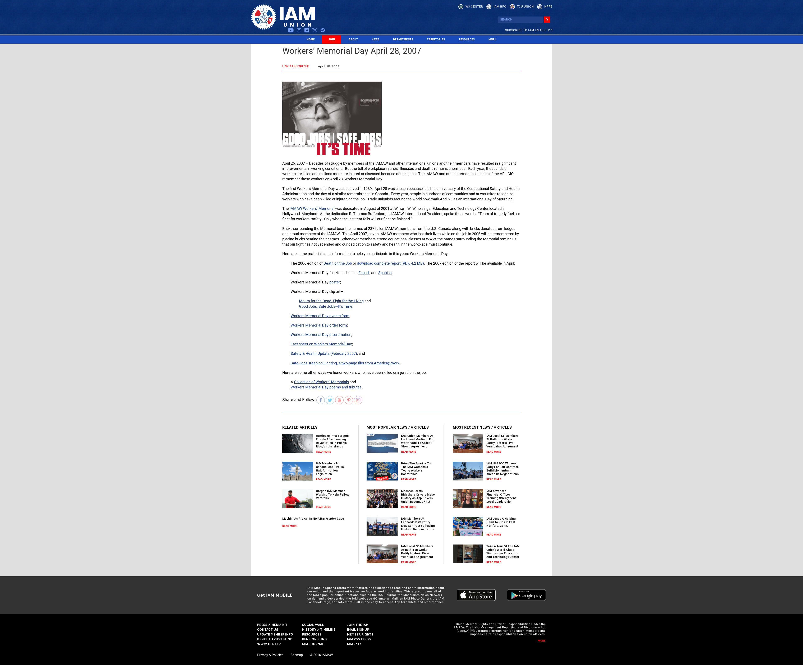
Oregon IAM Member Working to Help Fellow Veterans (332, 494)
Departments (403, 39)
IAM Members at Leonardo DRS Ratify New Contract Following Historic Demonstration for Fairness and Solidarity (418, 527)
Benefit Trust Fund (275, 639)
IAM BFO (500, 6)
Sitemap (296, 655)
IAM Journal (313, 644)
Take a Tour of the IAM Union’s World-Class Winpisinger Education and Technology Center (503, 552)
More (542, 640)
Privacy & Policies (270, 655)
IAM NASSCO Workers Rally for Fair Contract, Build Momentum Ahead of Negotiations (502, 469)
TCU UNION (525, 6)
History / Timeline (318, 629)
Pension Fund (314, 639)
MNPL (492, 39)
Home (311, 39)
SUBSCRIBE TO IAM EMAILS (525, 30)
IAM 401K (354, 644)
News (376, 39)
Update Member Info (275, 634)
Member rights (360, 634)
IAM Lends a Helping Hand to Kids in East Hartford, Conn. (501, 522)
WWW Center (269, 644)
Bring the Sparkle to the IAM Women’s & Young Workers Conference (416, 469)
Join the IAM (358, 625)
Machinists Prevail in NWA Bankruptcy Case (313, 518)
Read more (323, 451)
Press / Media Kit (272, 625)
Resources (467, 39)
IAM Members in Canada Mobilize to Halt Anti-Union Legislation (330, 469)
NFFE (548, 6)
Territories (436, 39)
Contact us (267, 629)
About (353, 39)
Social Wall (313, 625)
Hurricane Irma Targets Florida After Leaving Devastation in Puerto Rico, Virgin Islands (332, 441)
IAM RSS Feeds (359, 639)
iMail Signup (358, 629)
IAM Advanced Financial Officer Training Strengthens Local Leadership (501, 496)
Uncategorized (295, 66)
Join (332, 39)
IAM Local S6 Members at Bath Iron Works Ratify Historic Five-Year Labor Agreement (417, 552)
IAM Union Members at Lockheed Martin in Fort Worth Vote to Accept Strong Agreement (418, 441)
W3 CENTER (474, 6)
